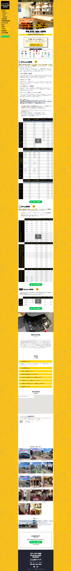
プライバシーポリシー (35, 562)
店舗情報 (31, 562)
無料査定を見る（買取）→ (36, 44)
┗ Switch (4, 17)
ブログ (3, 27)
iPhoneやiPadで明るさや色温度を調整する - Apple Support (29, 109)
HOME (4, 11)
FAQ (3, 25)
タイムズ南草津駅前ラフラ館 (25, 419)
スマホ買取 (4, 19)
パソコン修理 (5, 33)
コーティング (5, 23)
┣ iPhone (4, 13)
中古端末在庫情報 (6, 21)
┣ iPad (4, 15)
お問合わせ (4, 31)
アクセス (4, 29)
